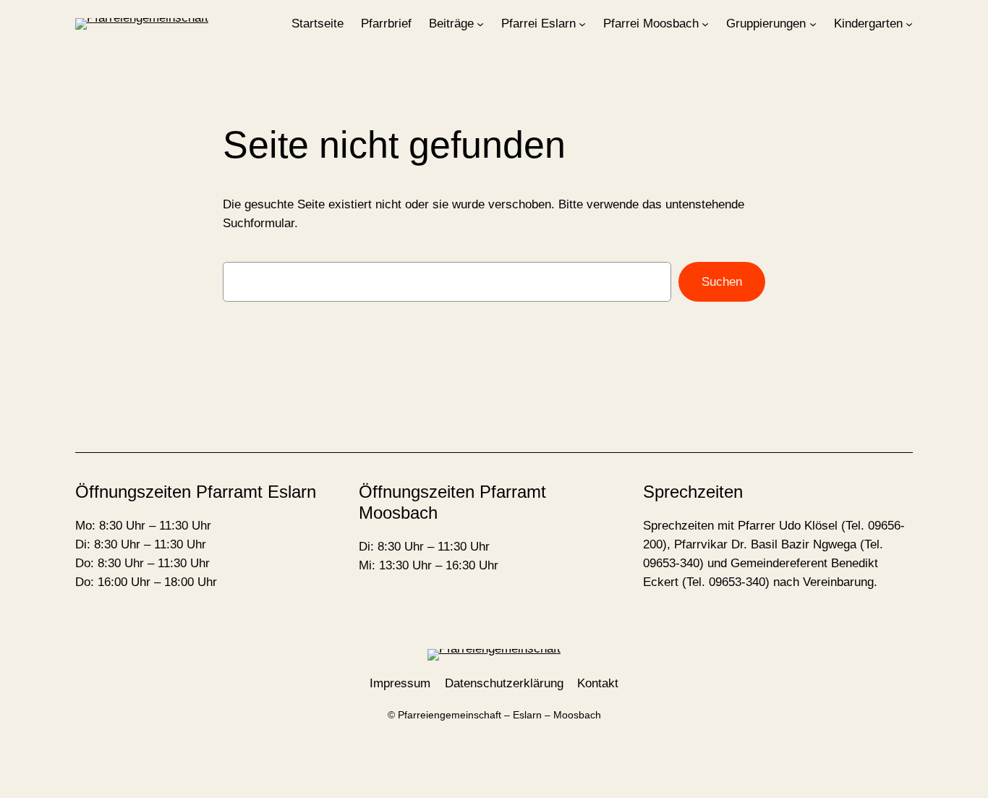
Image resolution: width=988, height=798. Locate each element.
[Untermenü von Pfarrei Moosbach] (705, 23)
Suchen (722, 282)
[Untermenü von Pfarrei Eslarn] (582, 23)
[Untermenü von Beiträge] (480, 23)
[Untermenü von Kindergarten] (909, 23)
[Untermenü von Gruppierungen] (813, 23)
